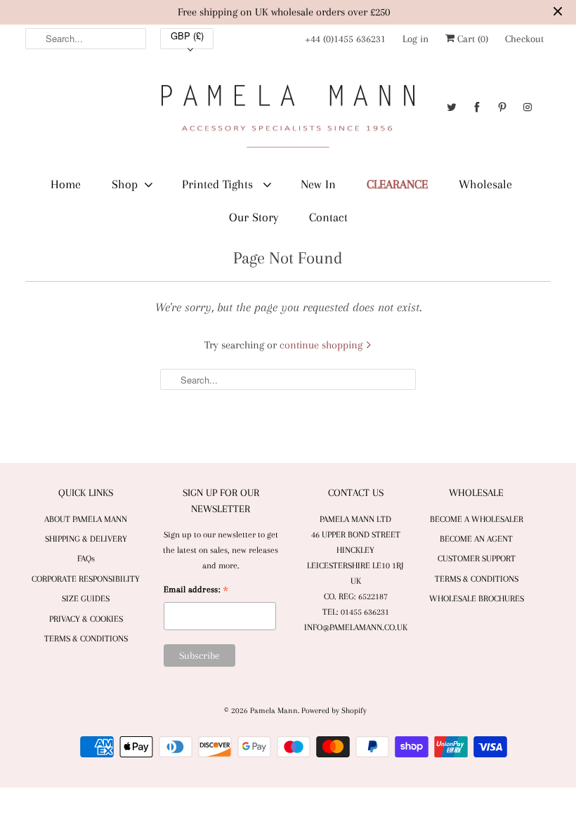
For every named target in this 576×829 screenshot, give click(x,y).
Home (66, 184)
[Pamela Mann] (288, 119)
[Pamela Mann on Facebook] (477, 107)
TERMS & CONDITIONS (86, 639)
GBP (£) (187, 35)
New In (318, 184)
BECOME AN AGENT (476, 539)
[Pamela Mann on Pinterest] (502, 107)
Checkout (524, 38)
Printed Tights (219, 184)
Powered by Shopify (334, 710)
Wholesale (485, 184)
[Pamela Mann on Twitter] (452, 107)
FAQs (86, 558)
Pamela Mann (274, 710)
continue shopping (322, 345)
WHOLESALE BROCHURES (476, 598)
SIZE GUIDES (86, 598)
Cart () (471, 38)
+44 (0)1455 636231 (345, 38)
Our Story (253, 217)
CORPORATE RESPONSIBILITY (86, 579)
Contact (328, 217)
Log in (415, 38)
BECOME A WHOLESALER (476, 519)
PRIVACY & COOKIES (86, 619)
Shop (125, 184)
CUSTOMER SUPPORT (477, 558)
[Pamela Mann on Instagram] (527, 107)
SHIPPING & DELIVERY (86, 539)
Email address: (196, 591)
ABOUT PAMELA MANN (85, 519)
